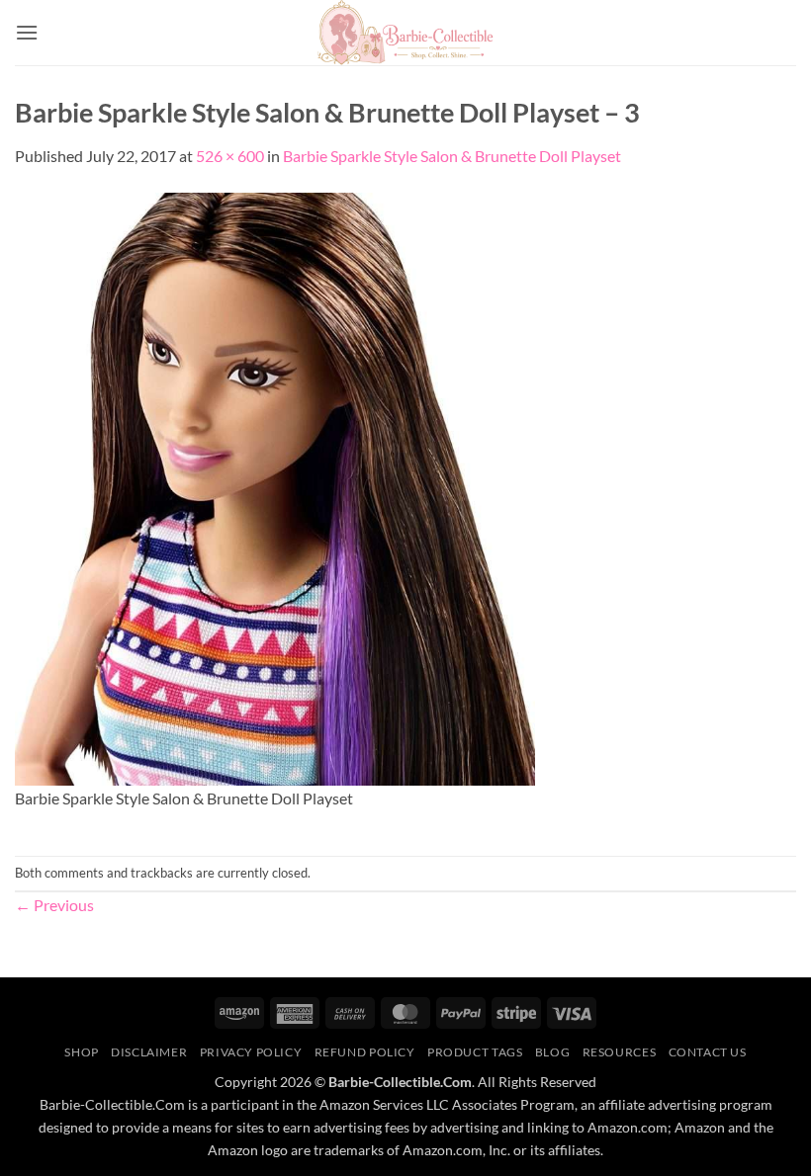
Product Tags (474, 1052)
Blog (552, 1052)
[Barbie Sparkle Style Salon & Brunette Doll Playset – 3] (275, 486)
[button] (27, 32)
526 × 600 (230, 155)
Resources (620, 1052)
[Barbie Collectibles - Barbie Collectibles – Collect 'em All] (406, 32)
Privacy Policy (251, 1052)
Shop (81, 1052)
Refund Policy (365, 1052)
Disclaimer (149, 1052)
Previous (54, 904)
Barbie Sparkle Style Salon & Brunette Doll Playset (452, 155)
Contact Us (708, 1052)
